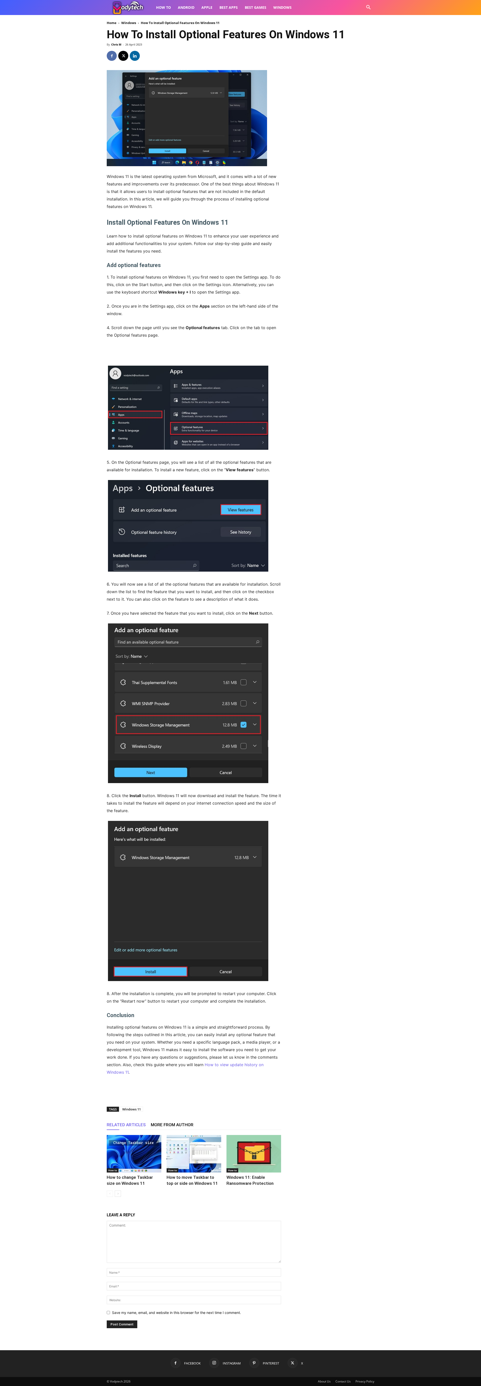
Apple (206, 7)
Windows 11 (131, 1109)
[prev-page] (110, 1194)
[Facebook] (112, 56)
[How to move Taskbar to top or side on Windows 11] (194, 1154)
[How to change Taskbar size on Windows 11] (134, 1154)
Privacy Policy (364, 1381)
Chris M (116, 44)
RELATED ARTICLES (126, 1124)
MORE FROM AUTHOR (172, 1124)
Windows (282, 7)
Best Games (255, 7)
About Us (324, 1381)
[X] (123, 56)
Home (111, 23)
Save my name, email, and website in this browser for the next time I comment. (176, 1312)
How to (163, 7)
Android (186, 7)
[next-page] (118, 1194)
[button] (368, 8)
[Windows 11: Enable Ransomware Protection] (253, 1154)
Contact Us (343, 1381)
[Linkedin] (135, 56)
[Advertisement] (194, 352)
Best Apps (228, 7)
